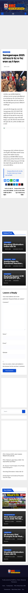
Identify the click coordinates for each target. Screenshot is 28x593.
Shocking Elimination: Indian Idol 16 (13, 245)
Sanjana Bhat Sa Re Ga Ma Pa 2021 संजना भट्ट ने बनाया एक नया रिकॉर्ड (13, 173)
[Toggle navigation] (13, 14)
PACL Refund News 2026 (9, 497)
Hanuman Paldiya (18, 249)
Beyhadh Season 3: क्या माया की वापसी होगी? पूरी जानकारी (14, 278)
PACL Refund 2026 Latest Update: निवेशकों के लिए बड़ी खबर (13, 501)
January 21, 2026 (10, 539)
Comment (6, 302)
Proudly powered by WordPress (9, 580)
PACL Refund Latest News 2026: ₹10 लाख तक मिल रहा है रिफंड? (14, 519)
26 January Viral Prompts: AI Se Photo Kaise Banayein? (13, 536)
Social (13, 259)
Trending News (19, 497)
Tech (23, 589)
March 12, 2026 (9, 521)
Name (5, 334)
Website (5, 352)
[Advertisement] (14, 34)
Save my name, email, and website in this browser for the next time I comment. (14, 365)
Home (3, 585)
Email (5, 343)
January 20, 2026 (10, 556)
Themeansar (14, 582)
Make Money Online (16, 589)
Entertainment (7, 242)
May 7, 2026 (8, 503)
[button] (23, 13)
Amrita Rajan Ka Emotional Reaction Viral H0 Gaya (13, 263)
